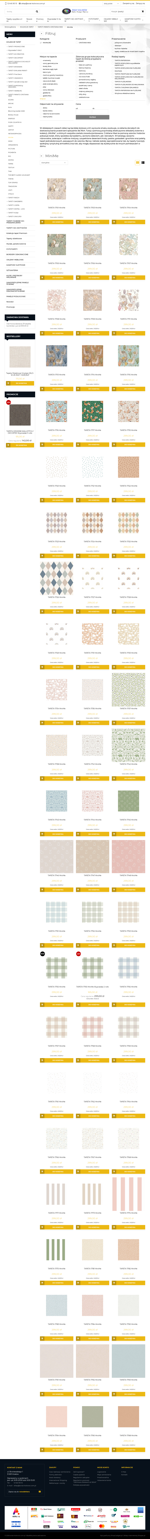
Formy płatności (55, 1475)
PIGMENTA (12, 152)
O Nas (123, 1472)
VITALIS (11, 194)
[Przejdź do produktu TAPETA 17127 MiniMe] (92, 578)
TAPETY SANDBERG (15, 201)
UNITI (10, 190)
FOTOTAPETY (12, 249)
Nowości (10, 302)
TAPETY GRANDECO (15, 78)
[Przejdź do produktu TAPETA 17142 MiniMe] (128, 745)
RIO (9, 156)
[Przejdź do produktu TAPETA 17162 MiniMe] (92, 1083)
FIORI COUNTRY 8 (14, 122)
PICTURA (11, 149)
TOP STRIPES (13, 182)
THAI (10, 171)
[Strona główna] (75, 11)
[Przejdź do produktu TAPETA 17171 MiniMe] (56, 1194)
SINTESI (11, 160)
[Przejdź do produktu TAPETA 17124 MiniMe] (92, 522)
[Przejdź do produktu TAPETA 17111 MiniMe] (128, 300)
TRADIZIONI (12, 186)
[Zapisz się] (40, 1491)
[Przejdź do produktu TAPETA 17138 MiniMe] (56, 745)
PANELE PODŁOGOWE (15, 296)
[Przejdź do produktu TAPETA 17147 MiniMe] (92, 856)
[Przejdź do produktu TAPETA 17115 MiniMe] (128, 356)
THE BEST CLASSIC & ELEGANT (19, 175)
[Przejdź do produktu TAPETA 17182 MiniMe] (128, 1250)
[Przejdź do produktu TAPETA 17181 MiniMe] (92, 1250)
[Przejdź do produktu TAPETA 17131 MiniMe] (92, 634)
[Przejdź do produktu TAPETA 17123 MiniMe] (56, 522)
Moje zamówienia (104, 1475)
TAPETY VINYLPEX (14, 216)
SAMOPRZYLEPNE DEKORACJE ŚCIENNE (15, 290)
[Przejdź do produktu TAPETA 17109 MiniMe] (92, 300)
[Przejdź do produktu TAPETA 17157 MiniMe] (56, 1027)
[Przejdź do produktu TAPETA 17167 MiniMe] (92, 1138)
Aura (10, 107)
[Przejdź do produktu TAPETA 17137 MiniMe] (128, 689)
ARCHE (10, 103)
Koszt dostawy (54, 1477)
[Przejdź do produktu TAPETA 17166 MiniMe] (56, 1138)
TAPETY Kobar (13, 213)
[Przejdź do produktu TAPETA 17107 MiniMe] (128, 244)
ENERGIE (11, 118)
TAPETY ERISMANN (15, 67)
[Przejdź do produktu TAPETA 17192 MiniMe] (92, 1361)
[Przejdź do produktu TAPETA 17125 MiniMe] (128, 522)
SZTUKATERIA (12, 270)
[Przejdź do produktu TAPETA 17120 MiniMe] (56, 467)
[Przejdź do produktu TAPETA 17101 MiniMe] (56, 189)
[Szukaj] (37, 11)
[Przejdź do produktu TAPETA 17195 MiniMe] (92, 1416)
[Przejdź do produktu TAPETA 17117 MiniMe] (92, 411)
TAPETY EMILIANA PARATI (17, 70)
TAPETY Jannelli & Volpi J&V (17, 82)
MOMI (10, 141)
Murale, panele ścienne (16, 244)
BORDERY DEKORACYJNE (17, 254)
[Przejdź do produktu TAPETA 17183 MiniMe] (56, 1305)
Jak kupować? (78, 1472)
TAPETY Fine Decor (15, 74)
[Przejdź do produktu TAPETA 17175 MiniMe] (56, 1250)
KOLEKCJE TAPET (13, 42)
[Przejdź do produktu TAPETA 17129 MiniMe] (56, 634)
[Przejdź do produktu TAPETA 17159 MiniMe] (128, 1027)
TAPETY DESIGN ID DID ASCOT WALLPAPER (19, 62)
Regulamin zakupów (81, 1477)
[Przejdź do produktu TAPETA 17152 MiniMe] (92, 912)
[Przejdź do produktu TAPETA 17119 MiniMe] (128, 411)
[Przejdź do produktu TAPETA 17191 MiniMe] (56, 1361)
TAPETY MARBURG (15, 91)
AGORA (11, 100)
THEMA (10, 179)
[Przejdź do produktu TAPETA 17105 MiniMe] (56, 244)
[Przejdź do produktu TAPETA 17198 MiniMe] (128, 1416)
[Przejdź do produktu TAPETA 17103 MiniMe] (92, 189)
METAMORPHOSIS (14, 134)
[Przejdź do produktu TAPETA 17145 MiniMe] (128, 801)
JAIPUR (11, 130)
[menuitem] (15, 20)
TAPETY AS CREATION (16, 54)
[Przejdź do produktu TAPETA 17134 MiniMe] (56, 689)
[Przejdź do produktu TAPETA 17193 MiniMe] (128, 1361)
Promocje (10, 307)
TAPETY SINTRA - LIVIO (16, 209)
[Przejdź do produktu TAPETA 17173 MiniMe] (92, 1194)
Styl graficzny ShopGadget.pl (111, 1535)
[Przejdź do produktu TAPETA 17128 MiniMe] (128, 578)
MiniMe (10, 137)
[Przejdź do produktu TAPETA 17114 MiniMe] (92, 356)
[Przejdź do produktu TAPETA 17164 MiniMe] (128, 1083)
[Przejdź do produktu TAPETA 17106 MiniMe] (92, 244)
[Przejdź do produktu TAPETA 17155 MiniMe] (56, 968)
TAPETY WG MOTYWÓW (16, 228)
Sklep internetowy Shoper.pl (134, 1535)
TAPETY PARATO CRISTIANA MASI (18, 95)
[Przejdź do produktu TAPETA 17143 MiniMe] (56, 801)
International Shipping (58, 1480)
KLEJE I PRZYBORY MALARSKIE (14, 276)
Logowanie (101, 1472)
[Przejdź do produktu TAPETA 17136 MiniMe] (92, 689)
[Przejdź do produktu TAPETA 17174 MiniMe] (128, 1194)
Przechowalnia (103, 1477)
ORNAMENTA (13, 145)
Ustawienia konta (104, 1480)
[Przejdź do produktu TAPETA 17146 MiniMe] (56, 856)
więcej (43, 99)
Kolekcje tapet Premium (16, 233)
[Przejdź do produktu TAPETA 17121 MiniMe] (92, 467)
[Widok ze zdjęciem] (137, 162)
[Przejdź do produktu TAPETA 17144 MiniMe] (92, 801)
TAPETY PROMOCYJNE (16, 46)
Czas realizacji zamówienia (59, 1472)
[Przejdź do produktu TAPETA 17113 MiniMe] (56, 356)
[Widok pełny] (142, 162)
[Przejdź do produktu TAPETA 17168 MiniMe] (128, 1138)
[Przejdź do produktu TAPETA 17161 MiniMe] (56, 1083)
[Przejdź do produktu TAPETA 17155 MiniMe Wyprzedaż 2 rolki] (92, 968)
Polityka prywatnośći (81, 1485)
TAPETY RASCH (13, 198)
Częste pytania (79, 1475)
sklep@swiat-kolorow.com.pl (21, 1486)
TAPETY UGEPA (13, 205)
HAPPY (10, 126)
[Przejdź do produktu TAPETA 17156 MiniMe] (128, 968)
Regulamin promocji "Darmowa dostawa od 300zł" (84, 1481)
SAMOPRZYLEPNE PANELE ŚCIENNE (17, 283)
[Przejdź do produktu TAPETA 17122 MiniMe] (128, 467)
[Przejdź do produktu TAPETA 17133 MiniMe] (128, 634)
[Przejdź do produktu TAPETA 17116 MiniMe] (56, 411)
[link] (56, 42)
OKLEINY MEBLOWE (14, 260)
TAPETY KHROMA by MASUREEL (15, 86)
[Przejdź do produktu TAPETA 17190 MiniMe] (128, 1305)
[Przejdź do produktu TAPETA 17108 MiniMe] (56, 300)
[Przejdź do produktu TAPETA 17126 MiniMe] (56, 578)
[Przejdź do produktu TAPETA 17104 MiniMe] (128, 189)
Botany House (13, 115)
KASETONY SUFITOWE (15, 265)
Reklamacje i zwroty (57, 1483)
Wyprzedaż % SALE (15, 50)
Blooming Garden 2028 (16, 111)
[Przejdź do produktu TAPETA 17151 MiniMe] (56, 912)
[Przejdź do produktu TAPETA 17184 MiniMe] (92, 1305)
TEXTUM (11, 167)
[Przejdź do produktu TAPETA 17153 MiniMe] (128, 912)
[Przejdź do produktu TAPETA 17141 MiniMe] (92, 745)
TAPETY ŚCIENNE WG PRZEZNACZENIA (15, 222)
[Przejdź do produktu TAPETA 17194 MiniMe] (56, 1416)
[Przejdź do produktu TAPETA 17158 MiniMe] (92, 1027)
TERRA (10, 164)
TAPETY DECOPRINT (15, 58)
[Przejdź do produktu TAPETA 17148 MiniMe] (128, 856)
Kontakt (124, 1475)
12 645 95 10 (15, 1483)
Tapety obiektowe (14, 238)
